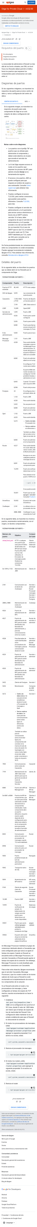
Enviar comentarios (11, 43)
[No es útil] (19, 39)
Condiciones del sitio (17, 1215)
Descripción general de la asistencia (13, 1160)
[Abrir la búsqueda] (25, 2)
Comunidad (5, 1157)
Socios (4, 1145)
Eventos (4, 1142)
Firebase (4, 1201)
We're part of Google (8, 1139)
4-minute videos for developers (12, 1178)
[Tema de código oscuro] (34, 1040)
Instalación (7, 35)
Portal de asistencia (8, 1167)
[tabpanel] (18, 173)
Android (4, 1194)
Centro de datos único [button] (12, 101)
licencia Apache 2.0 (14, 1119)
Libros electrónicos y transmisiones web (14, 1149)
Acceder (31, 2)
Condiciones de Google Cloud (12, 1218)
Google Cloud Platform (9, 1204)
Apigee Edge (5, 32)
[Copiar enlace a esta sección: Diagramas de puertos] (27, 83)
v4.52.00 (29, 9)
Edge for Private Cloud (12, 9)
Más (26, 101)
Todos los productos (8, 1208)
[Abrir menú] (3, 2)
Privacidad (5, 1215)
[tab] (12, 101)
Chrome (4, 1198)
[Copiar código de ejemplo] (34, 1052)
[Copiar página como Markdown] (26, 48)
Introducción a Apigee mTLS (18, 255)
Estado (4, 1163)
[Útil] (16, 39)
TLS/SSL (26, 201)
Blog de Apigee (6, 1181)
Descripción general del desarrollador (14, 1175)
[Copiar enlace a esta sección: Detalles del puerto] (23, 262)
